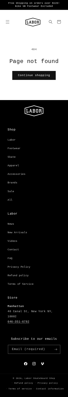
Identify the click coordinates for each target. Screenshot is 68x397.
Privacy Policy (19, 266)
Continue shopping (34, 75)
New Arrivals (17, 232)
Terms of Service (21, 284)
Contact (13, 249)
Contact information (50, 389)
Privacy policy (48, 383)
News (11, 223)
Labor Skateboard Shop (40, 378)
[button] (7, 22)
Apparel (13, 165)
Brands (12, 182)
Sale (11, 191)
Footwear (14, 148)
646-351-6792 (18, 321)
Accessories (17, 174)
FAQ (10, 258)
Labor (12, 139)
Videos (12, 241)
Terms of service (20, 389)
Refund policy (18, 275)
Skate (12, 156)
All (10, 199)
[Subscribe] (56, 349)
